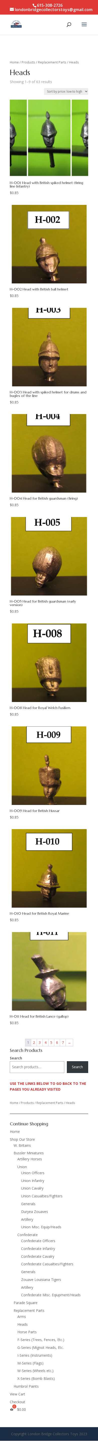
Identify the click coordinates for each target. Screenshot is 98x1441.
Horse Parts (27, 1331)
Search (16, 1058)
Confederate (27, 1234)
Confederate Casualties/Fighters (47, 1264)
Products (28, 62)
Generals (28, 1203)
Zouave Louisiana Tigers (41, 1279)
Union (22, 1166)
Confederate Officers (38, 1240)
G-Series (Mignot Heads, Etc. (40, 1347)
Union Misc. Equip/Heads (41, 1227)
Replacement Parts (52, 62)
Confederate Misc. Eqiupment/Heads (51, 1294)
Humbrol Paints (26, 1386)
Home (14, 62)
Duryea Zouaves (34, 1211)
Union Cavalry (32, 1188)
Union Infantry (32, 1180)
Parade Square (25, 1302)
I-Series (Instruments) (34, 1355)
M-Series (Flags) (30, 1363)
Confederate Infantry (38, 1248)
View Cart (17, 1394)
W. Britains (22, 1145)
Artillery (27, 1219)
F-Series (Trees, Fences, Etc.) (40, 1339)
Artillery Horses (29, 1159)
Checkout (17, 1401)
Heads (22, 1324)
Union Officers (32, 1172)
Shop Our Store (22, 1139)
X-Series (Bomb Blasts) (36, 1378)
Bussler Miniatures (29, 1153)
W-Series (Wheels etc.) (35, 1370)
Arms (21, 1316)
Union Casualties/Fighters (42, 1196)
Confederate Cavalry (37, 1256)
